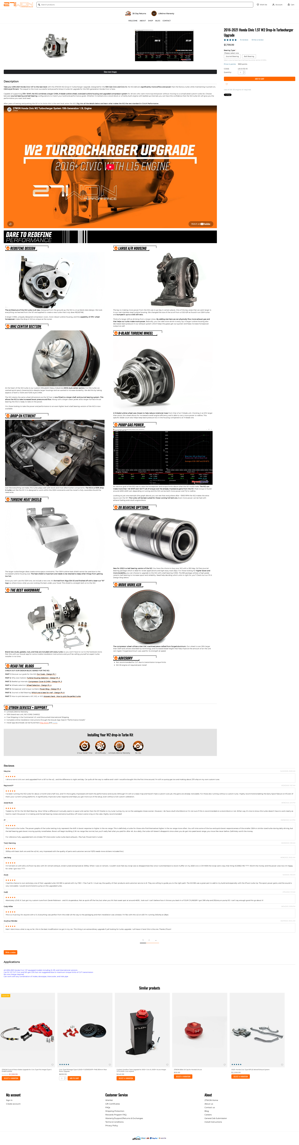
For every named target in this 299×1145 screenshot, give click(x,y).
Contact (167, 21)
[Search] (39, 4)
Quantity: (227, 72)
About (143, 21)
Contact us (210, 1107)
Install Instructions (213, 1122)
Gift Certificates (112, 1104)
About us (209, 1104)
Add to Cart (259, 78)
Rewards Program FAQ (115, 1115)
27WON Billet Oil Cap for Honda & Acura (188, 1069)
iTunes (54, 723)
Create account (13, 1104)
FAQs (107, 1107)
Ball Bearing (249, 56)
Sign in (9, 1100)
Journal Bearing (232, 56)
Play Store (44, 723)
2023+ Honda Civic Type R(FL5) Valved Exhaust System (250, 1069)
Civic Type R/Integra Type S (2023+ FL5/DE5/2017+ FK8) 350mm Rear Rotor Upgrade (83, 1070)
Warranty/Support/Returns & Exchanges (124, 1118)
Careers (208, 1115)
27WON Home (211, 1100)
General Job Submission (216, 1118)
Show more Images (110, 71)
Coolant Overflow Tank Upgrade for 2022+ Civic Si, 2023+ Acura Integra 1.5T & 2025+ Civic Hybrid (141, 1070)
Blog (157, 21)
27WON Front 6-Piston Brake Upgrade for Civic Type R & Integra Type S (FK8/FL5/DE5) (26, 1070)
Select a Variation (11, 1078)
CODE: (226, 69)
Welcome (132, 21)
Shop (150, 21)
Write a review (257, 40)
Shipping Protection (114, 1111)
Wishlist (109, 1100)
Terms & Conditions (114, 1122)
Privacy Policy (111, 1125)
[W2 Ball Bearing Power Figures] (164, 45)
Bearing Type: (229, 50)
